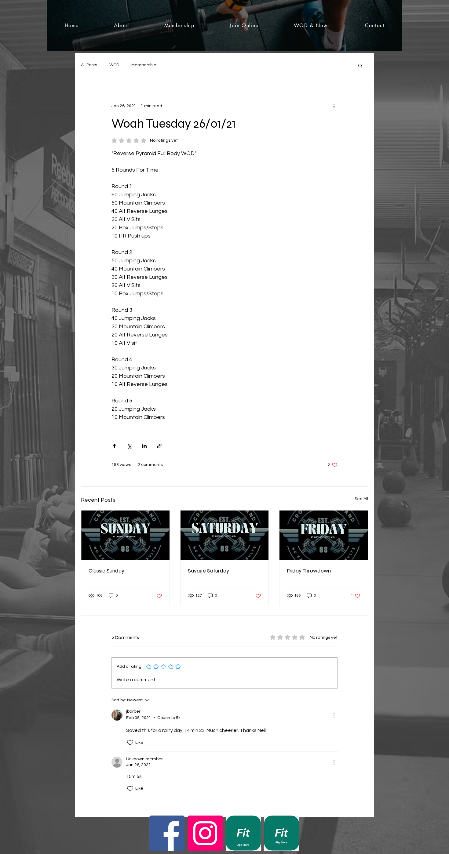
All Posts (89, 65)
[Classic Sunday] (125, 535)
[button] (360, 65)
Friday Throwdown (309, 570)
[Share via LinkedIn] (144, 446)
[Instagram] (205, 833)
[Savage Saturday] (225, 535)
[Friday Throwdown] (323, 535)
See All (361, 499)
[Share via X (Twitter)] (129, 446)
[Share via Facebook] (114, 446)
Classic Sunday (106, 570)
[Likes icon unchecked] (130, 742)
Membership (143, 65)
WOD (114, 65)
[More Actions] (334, 715)
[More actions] (334, 106)
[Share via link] (159, 446)
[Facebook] (166, 833)
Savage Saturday (208, 570)
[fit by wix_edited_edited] (243, 833)
